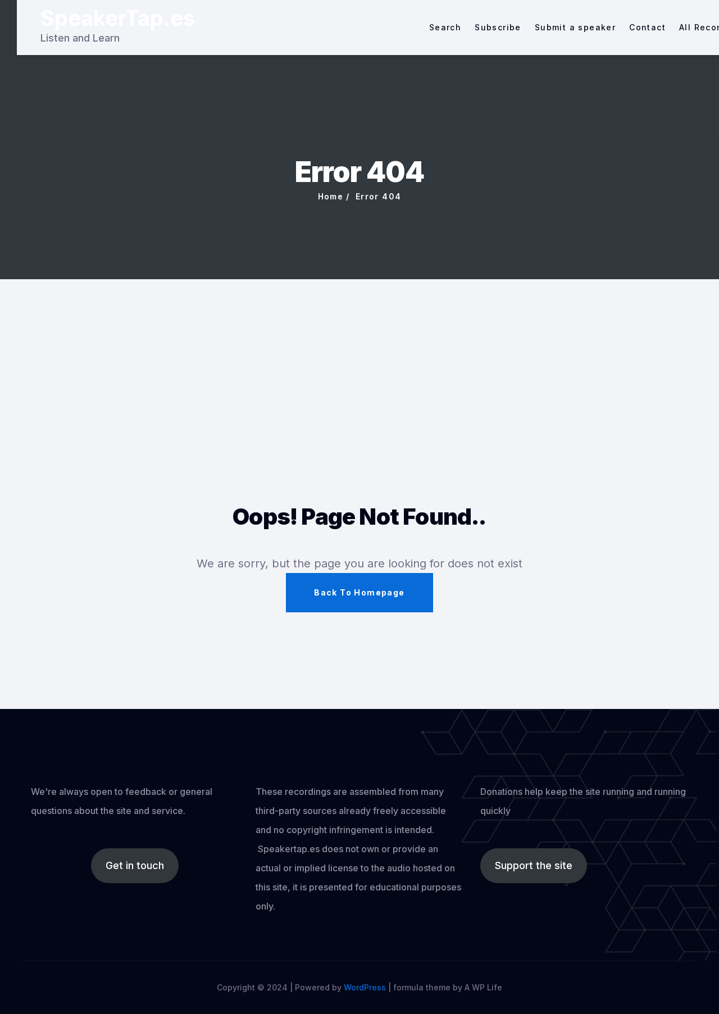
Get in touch (135, 865)
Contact (647, 27)
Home (331, 196)
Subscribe (498, 27)
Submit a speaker (575, 27)
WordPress (365, 987)
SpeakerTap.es (117, 18)
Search (445, 27)
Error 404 (379, 196)
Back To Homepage (359, 592)
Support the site (533, 865)
